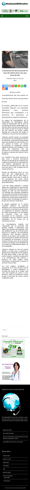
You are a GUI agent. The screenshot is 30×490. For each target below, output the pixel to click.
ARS (4, 469)
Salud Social (6, 462)
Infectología (7, 477)
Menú (27, 16)
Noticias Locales (7, 459)
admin (15, 80)
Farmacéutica (7, 480)
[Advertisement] (15, 33)
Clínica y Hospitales (7, 475)
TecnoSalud (6, 465)
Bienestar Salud (7, 472)
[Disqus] (15, 304)
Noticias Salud (6, 455)
